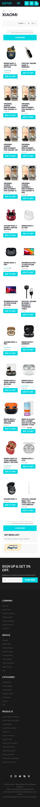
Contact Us (6, 628)
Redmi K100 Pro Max (9, 762)
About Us (5, 606)
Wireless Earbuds (8, 693)
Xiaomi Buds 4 (10, 499)
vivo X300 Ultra (7, 724)
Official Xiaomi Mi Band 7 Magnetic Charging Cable (29, 305)
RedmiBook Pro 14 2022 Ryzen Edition (29, 264)
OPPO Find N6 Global (9, 751)
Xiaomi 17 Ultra (7, 739)
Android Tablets (7, 686)
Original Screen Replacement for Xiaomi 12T (28, 147)
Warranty (5, 640)
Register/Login (7, 667)
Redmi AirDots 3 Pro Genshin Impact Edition (11, 460)
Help (4, 670)
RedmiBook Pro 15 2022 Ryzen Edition (11, 303)
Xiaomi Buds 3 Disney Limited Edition (10, 227)
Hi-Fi (4, 705)
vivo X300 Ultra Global (9, 728)
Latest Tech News (8, 625)
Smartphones (7, 682)
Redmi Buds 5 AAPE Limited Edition (10, 382)
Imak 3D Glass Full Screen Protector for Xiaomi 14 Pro (28, 422)
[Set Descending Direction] (29, 23)
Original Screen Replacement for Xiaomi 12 (10, 106)
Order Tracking (7, 659)
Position (21, 23)
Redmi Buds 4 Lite (27, 459)
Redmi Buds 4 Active (27, 227)
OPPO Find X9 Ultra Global (10, 758)
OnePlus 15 (6, 732)
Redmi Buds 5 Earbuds (27, 343)
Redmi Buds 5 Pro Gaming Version (10, 421)
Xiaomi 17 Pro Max (8, 735)
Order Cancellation (8, 663)
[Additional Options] (12, 550)
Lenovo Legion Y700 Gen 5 (11, 717)
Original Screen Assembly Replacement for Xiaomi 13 (10, 187)
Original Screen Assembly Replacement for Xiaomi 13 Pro (28, 188)
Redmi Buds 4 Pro (10, 264)
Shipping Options (8, 648)
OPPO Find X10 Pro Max (10, 743)
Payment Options (8, 651)
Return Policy (7, 644)
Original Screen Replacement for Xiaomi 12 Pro (28, 107)
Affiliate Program (8, 617)
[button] (4, 81)
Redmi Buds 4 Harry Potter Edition (10, 65)
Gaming (5, 701)
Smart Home (6, 697)
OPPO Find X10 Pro (8, 747)
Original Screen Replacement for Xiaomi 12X (11, 147)
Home (4, 11)
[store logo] (8, 3)
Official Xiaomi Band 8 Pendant (29, 65)
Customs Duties (8, 655)
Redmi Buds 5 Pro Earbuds (27, 381)
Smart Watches (7, 690)
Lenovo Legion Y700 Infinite (11, 720)
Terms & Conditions (9, 613)
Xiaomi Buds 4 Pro (10, 343)
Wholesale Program (9, 621)
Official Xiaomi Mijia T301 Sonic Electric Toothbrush (29, 502)
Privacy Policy (7, 609)
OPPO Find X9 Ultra (8, 754)
